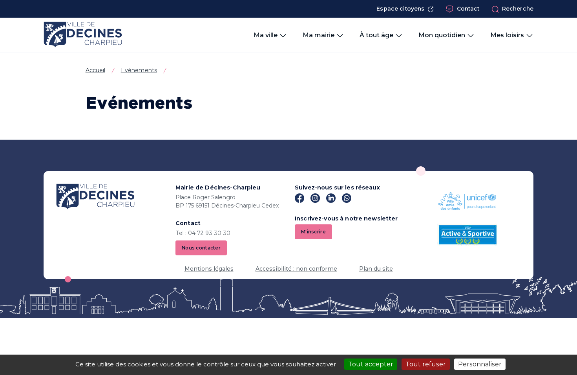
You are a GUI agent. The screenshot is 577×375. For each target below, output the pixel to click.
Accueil (95, 70)
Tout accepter (370, 364)
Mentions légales (209, 268)
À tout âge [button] (376, 35)
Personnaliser (480, 364)
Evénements (139, 70)
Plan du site (376, 268)
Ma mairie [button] (318, 35)
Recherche (517, 8)
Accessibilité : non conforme (296, 268)
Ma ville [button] (266, 35)
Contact (468, 8)
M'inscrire (313, 232)
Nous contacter (201, 248)
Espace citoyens (400, 8)
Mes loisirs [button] (507, 35)
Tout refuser (425, 364)
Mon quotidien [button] (441, 35)
